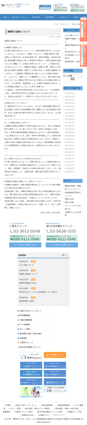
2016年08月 (70, 136)
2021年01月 (70, 100)
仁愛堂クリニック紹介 (24, 412)
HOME (5, 17)
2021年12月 (70, 97)
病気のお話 (69, 199)
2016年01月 (70, 155)
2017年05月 (70, 113)
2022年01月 (70, 93)
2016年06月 (70, 142)
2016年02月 (70, 152)
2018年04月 (70, 110)
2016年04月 (70, 149)
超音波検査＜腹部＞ (27, 301)
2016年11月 (69, 126)
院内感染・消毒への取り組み (67, 408)
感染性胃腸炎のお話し (28, 283)
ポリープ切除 (15, 408)
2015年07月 (70, 172)
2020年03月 (70, 106)
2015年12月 (70, 159)
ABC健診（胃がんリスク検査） (38, 408)
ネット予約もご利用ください (25, 245)
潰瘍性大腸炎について (18, 31)
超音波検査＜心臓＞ (73, 61)
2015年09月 (70, 168)
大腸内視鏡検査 (49, 17)
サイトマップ (59, 415)
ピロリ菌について (72, 35)
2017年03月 (70, 119)
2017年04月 (70, 116)
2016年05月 (70, 145)
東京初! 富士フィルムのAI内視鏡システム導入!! (73, 55)
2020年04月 (70, 103)
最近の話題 (69, 202)
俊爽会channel (28, 415)
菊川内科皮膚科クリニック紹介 (50, 412)
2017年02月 (70, 123)
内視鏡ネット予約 (74, 412)
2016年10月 (70, 129)
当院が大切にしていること (19, 17)
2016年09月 (70, 132)
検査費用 (7, 412)
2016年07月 (70, 139)
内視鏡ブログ (43, 415)
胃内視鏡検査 (36, 17)
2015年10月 (70, 165)
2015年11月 (69, 162)
